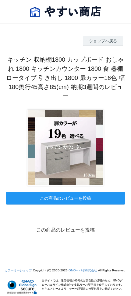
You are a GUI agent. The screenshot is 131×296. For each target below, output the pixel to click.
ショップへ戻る (103, 41)
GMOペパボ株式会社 (83, 270)
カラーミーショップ (18, 270)
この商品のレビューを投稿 (65, 198)
